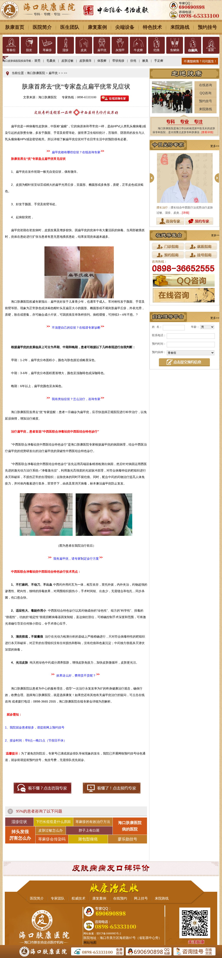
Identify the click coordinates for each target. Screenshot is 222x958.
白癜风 (192, 50)
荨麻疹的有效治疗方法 (92, 822)
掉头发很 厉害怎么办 (20, 834)
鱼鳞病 (174, 50)
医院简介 (42, 27)
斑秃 (37, 60)
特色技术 (152, 27)
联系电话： (159, 335)
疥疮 (133, 60)
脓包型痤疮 (88, 839)
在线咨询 (205, 85)
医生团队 (69, 27)
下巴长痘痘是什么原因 (53, 822)
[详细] (185, 212)
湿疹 (65, 50)
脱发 (29, 50)
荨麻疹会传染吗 (51, 839)
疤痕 (156, 50)
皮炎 (84, 50)
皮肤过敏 (67, 60)
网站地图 (89, 942)
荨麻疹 (47, 50)
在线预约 (120, 898)
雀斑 (211, 50)
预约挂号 (207, 27)
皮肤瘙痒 (85, 60)
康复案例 (97, 27)
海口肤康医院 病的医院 (130, 826)
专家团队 (58, 898)
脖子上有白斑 (89, 830)
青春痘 (11, 50)
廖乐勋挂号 (127, 839)
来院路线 (179, 27)
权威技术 (78, 898)
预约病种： (159, 352)
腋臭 (145, 60)
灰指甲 (120, 50)
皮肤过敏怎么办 (50, 830)
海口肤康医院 (36, 73)
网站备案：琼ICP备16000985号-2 (102, 933)
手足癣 (158, 60)
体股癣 (101, 60)
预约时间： (159, 343)
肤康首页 (14, 27)
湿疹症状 (19, 822)
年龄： (195, 326)
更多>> (214, 146)
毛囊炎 (51, 60)
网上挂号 (141, 898)
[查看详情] (207, 132)
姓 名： (157, 326)
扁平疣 (101, 50)
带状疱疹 (118, 60)
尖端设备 (124, 27)
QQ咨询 (205, 93)
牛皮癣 (138, 50)
